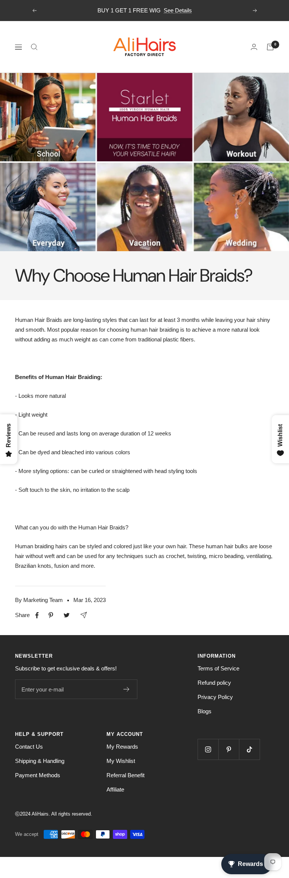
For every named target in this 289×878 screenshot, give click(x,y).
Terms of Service (218, 668)
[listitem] (37, 615)
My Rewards (122, 746)
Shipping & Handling (39, 761)
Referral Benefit (125, 775)
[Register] (126, 689)
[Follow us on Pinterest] (228, 749)
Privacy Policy (215, 697)
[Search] (34, 47)
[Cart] (270, 47)
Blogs (204, 711)
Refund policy (214, 682)
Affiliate (115, 789)
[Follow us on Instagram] (208, 749)
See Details (178, 10)
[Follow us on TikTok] (249, 749)
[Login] (254, 47)
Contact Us (29, 746)
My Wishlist (120, 761)
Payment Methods (37, 775)
